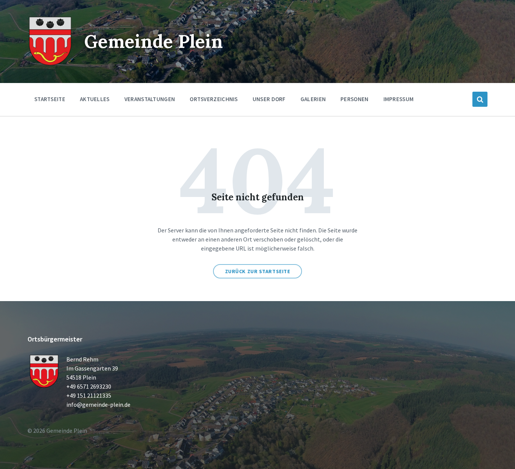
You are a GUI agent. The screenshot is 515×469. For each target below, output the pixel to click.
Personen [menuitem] (354, 99)
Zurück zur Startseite (257, 271)
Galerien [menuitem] (313, 99)
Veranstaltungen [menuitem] (149, 99)
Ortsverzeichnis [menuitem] (214, 99)
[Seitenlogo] (50, 64)
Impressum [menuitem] (398, 99)
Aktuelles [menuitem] (95, 99)
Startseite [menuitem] (49, 99)
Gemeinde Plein (153, 41)
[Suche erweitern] (479, 99)
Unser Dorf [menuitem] (269, 99)
